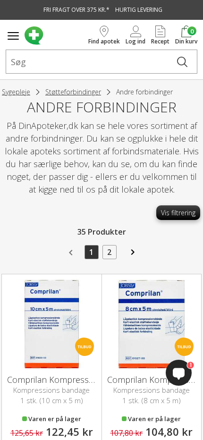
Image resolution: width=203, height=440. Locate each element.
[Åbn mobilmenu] (13, 35)
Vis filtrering (178, 212)
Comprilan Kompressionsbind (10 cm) (79, 379)
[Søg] (182, 61)
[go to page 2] (131, 255)
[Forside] (55, 35)
